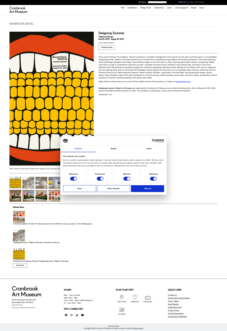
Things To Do (145, 8)
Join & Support (181, 8)
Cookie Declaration (176, 313)
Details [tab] (113, 149)
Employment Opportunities (179, 298)
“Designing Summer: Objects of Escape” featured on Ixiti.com (36, 243)
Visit (122, 8)
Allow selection (113, 188)
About (193, 8)
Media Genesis (138, 328)
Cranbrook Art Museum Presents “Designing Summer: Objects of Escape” (41, 261)
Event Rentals (173, 304)
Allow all (147, 188)
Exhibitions (132, 8)
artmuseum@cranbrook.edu (23, 308)
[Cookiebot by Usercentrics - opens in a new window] (153, 141)
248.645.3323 (17, 305)
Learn (169, 8)
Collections (159, 8)
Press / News (173, 301)
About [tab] (149, 149)
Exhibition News (106, 47)
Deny (79, 188)
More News (20, 265)
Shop (142, 2)
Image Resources (175, 307)
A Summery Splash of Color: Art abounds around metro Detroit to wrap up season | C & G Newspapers (52, 224)
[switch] (100, 179)
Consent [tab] (78, 149)
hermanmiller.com (182, 82)
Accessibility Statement (177, 317)
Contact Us (172, 295)
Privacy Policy (173, 310)
